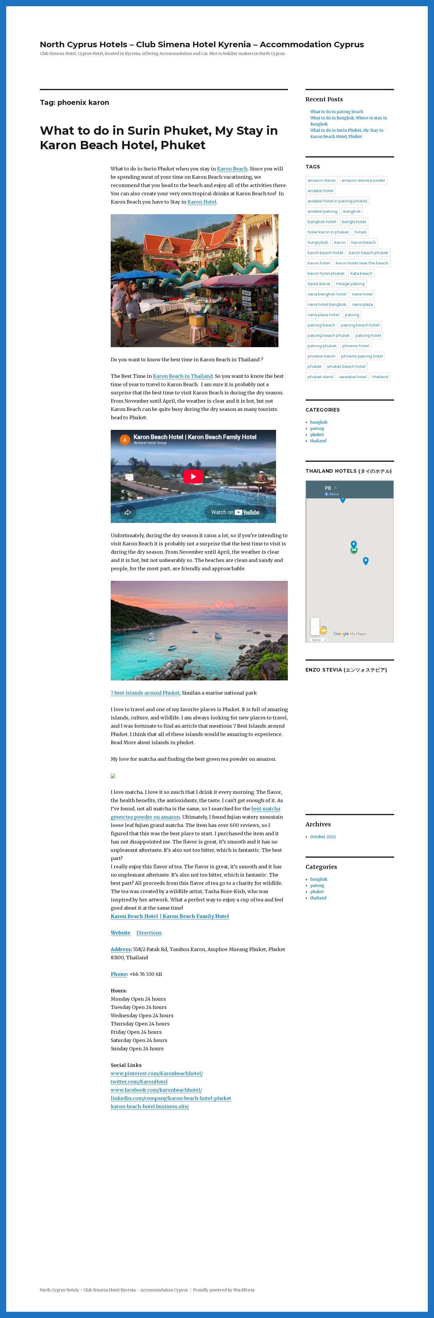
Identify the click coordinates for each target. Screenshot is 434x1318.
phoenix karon (321, 356)
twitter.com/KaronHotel (139, 1082)
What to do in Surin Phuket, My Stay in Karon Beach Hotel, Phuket (159, 137)
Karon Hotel (201, 202)
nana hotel (362, 294)
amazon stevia (321, 180)
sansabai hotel (353, 376)
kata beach (361, 273)
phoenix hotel (355, 345)
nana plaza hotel (323, 314)
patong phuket (322, 345)
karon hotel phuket (326, 273)
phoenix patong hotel (362, 356)
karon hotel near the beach (362, 263)
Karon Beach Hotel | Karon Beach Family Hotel (170, 916)
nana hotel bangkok (327, 304)
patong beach (321, 325)
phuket (315, 366)
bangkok (352, 211)
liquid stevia (319, 283)
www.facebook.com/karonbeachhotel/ (156, 1090)
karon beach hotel (325, 252)
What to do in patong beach (336, 111)
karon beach (363, 242)
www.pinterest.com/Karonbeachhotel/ (157, 1073)
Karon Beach (232, 169)
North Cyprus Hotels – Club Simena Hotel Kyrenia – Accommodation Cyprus (202, 44)
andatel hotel (320, 190)
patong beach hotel (360, 325)
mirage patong (350, 283)
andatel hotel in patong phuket (337, 201)
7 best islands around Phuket (145, 693)
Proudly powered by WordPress (223, 1290)
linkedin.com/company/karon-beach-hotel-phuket (171, 1098)
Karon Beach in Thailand (183, 376)
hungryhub (318, 242)
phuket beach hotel (346, 366)
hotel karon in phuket (328, 232)
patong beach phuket (329, 335)
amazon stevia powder (363, 180)
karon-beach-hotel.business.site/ (150, 1106)
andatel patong (322, 211)
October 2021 (323, 836)
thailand (380, 376)
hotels (360, 232)
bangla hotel (354, 221)
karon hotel (319, 263)
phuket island (320, 376)
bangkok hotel (322, 221)
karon (339, 242)
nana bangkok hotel (327, 294)
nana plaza (362, 304)
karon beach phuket (368, 252)
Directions (149, 933)
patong (352, 314)
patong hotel (368, 335)
